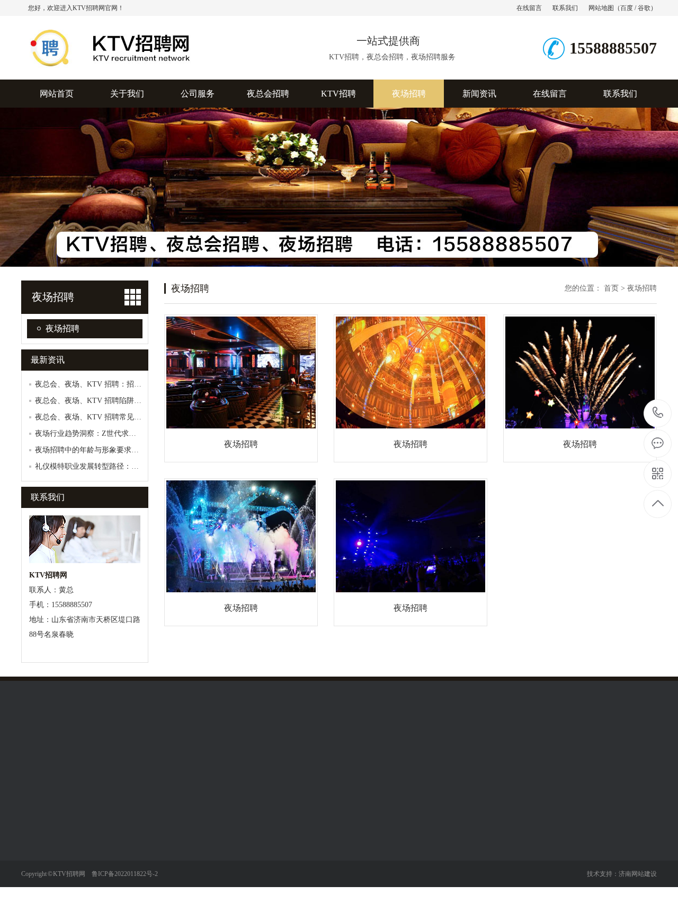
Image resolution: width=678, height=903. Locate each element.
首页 (611, 288)
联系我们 (565, 8)
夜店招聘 (109, 891)
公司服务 (198, 93)
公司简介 (36, 827)
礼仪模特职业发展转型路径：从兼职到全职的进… (116, 466)
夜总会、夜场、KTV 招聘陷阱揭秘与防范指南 (110, 401)
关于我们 (127, 93)
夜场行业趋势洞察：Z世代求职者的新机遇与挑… (115, 433)
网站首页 (57, 93)
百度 (626, 8)
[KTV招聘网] (140, 68)
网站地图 (601, 8)
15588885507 (658, 413)
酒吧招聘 (109, 875)
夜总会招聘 (268, 93)
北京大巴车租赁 (92, 750)
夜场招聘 (409, 93)
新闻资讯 (479, 93)
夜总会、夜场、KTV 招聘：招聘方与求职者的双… (118, 384)
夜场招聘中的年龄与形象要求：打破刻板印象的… (116, 450)
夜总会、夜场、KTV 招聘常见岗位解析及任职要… (118, 417)
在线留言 (529, 8)
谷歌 (644, 8)
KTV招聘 (338, 93)
